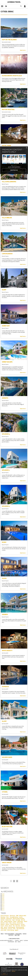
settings (13, 971)
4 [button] (16, 165)
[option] (14, 161)
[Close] (26, 147)
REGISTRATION (14, 170)
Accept (4, 973)
